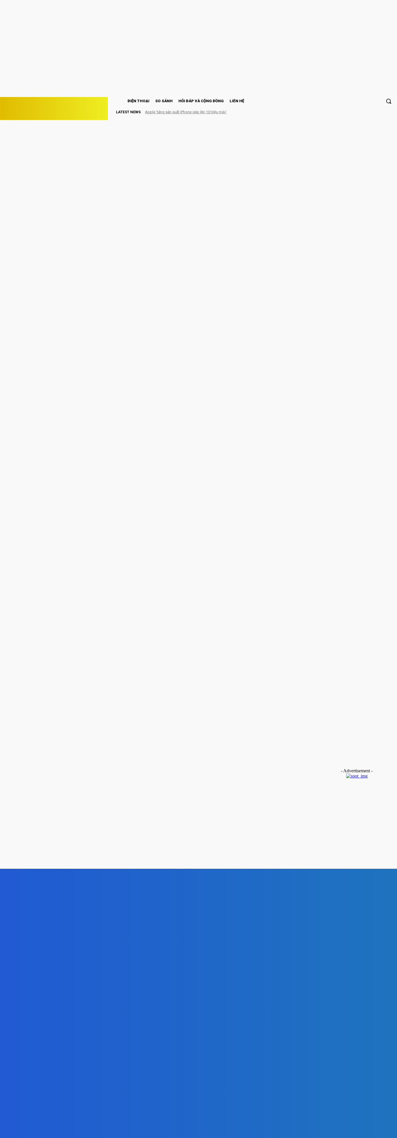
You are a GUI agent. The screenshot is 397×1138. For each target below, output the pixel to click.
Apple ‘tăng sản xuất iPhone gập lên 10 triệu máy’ (186, 112)
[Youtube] (192, 1128)
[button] (388, 101)
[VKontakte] (158, 1128)
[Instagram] (125, 1128)
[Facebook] (92, 1128)
